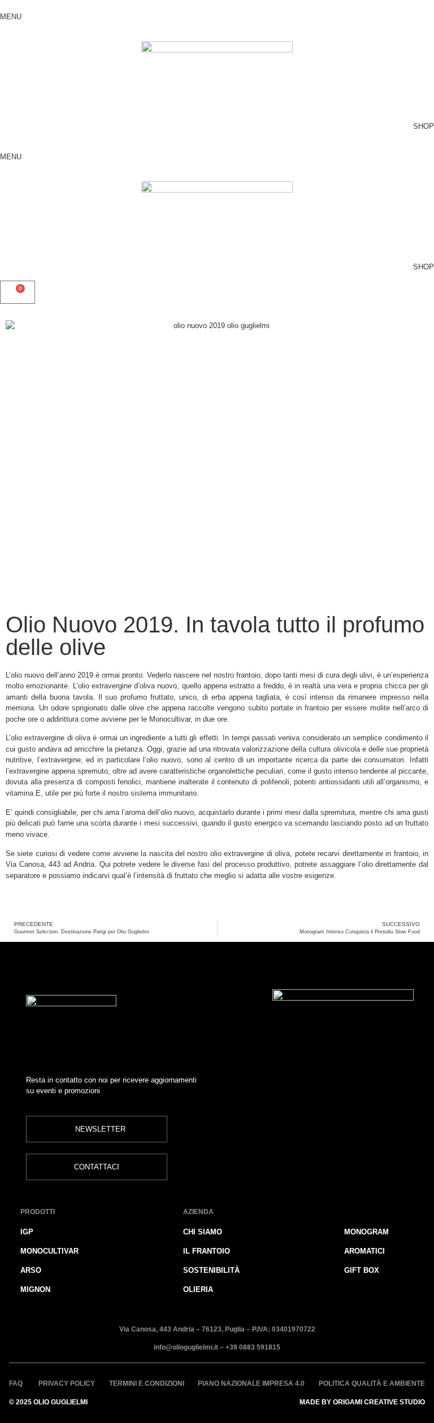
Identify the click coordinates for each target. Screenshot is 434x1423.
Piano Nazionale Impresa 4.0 (251, 1383)
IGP (26, 1232)
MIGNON (35, 1289)
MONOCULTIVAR (49, 1251)
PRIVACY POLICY (66, 1383)
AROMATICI (364, 1251)
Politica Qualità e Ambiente (372, 1383)
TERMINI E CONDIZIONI (146, 1383)
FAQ (16, 1383)
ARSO (30, 1270)
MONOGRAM (366, 1232)
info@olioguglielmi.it (186, 1347)
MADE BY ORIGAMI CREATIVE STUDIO (362, 1402)
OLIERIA (198, 1289)
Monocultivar (169, 719)
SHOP (423, 126)
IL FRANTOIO (206, 1251)
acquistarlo (216, 812)
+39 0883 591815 (252, 1347)
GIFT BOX (361, 1270)
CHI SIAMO (202, 1232)
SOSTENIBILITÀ (211, 1270)
